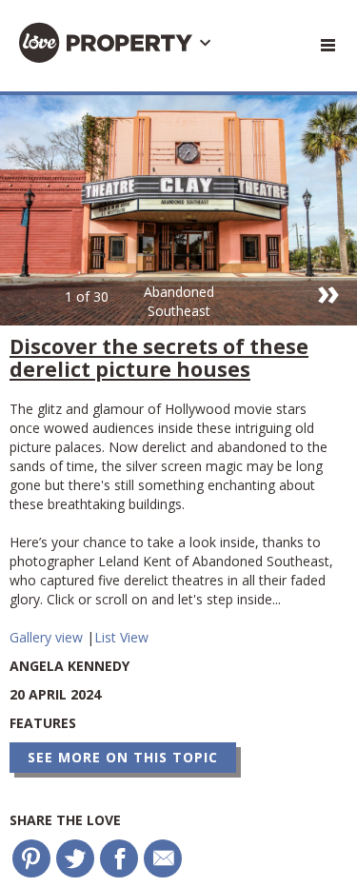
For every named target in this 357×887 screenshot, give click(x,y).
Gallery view (48, 637)
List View (121, 637)
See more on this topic (123, 757)
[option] (178, 210)
